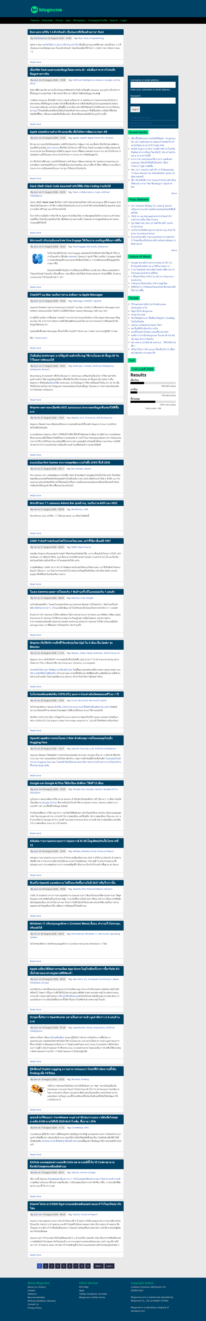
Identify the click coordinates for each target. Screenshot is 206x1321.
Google (108, 80)
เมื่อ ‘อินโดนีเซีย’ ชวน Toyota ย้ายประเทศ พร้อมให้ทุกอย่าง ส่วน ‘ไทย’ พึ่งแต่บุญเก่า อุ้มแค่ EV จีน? (153, 183)
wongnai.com (138, 1310)
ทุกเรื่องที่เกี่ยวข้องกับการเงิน (144, 328)
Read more (35, 62)
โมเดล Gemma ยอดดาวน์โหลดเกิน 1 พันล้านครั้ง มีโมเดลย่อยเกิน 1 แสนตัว (72, 591)
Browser (76, 1079)
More (174, 193)
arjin (36, 80)
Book (32, 83)
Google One (79, 789)
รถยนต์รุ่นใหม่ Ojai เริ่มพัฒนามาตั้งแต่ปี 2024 (51, 669)
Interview (47, 20)
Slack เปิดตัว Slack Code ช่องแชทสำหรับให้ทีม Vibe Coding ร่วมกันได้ (70, 186)
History (42, 1286)
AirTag (33, 110)
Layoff (83, 137)
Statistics (32, 1293)
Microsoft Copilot (98, 700)
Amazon (99, 80)
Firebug (85, 1079)
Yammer (72, 256)
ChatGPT (88, 300)
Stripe (89, 1027)
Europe (45, 982)
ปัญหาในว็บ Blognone (141, 311)
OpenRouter (79, 1027)
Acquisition (99, 1027)
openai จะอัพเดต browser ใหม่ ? (146, 325)
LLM (82, 597)
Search (114, 20)
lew (35, 1079)
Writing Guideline (37, 1300)
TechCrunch (41, 337)
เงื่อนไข (52, 382)
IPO (83, 888)
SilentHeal (39, 38)
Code (97, 192)
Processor (90, 417)
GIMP (74, 547)
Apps (81, 1290)
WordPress (76, 509)
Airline (116, 80)
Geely (89, 653)
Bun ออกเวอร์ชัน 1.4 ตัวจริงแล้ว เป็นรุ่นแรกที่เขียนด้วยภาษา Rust (67, 32)
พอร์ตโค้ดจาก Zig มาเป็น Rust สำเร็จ (60, 44)
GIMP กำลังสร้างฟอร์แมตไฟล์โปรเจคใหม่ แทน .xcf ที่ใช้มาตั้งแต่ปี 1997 (70, 541)
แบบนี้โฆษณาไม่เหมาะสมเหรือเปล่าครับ (149, 331)
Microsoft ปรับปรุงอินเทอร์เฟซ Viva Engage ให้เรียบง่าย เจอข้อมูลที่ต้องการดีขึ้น (75, 240)
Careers (31, 1290)
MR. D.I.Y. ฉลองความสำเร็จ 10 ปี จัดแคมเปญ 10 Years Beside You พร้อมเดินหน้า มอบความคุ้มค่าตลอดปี (153, 173)
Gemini (98, 789)
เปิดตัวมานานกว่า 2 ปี (44, 607)
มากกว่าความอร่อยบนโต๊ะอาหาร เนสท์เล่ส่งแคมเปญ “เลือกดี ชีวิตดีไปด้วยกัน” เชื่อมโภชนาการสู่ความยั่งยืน (151, 162)
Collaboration (86, 192)
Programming (97, 38)
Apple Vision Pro (96, 137)
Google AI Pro (110, 789)
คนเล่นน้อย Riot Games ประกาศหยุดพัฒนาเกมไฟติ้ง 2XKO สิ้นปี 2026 (70, 462)
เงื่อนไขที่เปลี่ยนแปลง (69, 996)
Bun (81, 38)
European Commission (99, 979)
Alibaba (77, 851)
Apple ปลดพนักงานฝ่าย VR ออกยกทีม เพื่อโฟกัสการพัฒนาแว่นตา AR (68, 131)
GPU (86, 1127)
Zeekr (83, 653)
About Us (32, 1286)
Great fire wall (138, 314)
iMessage (77, 300)
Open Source (84, 547)
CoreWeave (77, 1127)
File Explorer (77, 933)
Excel (74, 700)
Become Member (36, 1297)
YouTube (102, 1293)
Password (135, 95)
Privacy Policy (34, 1307)
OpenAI (97, 300)
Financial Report (105, 851)
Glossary (51, 1300)
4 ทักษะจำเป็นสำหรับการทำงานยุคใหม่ (149, 283)
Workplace (79, 20)
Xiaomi (76, 1214)
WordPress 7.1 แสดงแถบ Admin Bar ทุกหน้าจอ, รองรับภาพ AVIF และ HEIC (74, 503)
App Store (78, 979)
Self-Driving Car (104, 417)
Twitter (82, 1293)
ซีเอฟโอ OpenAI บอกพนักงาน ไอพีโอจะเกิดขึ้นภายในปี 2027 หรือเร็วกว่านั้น (73, 882)
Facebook (92, 1293)
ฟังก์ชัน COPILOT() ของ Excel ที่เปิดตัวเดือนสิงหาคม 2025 (81, 706)
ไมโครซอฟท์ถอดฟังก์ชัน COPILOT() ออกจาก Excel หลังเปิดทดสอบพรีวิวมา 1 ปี (74, 694)
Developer (35, 982)
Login (123, 20)
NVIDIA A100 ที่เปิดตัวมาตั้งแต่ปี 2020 (60, 1141)
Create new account (140, 117)
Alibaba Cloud (89, 851)
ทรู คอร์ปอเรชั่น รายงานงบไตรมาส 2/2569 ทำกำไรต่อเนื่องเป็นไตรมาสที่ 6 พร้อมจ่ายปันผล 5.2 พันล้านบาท (153, 240)
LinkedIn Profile (159, 1300)
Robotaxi (98, 653)
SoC (82, 417)
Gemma (75, 597)
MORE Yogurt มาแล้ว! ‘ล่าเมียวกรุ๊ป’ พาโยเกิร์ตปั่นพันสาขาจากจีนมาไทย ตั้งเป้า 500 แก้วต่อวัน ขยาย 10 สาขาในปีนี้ (153, 152)
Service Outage (87, 1172)
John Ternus (53, 147)
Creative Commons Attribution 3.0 (148, 1286)
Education (35, 792)
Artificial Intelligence (83, 80)
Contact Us (33, 1304)
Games (87, 468)
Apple (76, 137)
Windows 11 (91, 933)
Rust (86, 38)
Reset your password (141, 123)
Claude (87, 365)
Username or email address (144, 80)
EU (85, 979)
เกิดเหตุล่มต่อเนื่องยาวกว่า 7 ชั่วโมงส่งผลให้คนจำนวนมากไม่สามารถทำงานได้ (83, 1178)
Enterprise (103, 246)
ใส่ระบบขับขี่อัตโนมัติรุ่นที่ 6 (43, 673)
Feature (35, 20)
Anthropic (78, 365)
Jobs (68, 20)
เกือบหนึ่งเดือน (57, 1037)
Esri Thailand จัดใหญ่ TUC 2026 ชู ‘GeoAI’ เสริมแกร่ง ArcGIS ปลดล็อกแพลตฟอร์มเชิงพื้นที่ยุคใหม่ (153, 209)
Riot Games (77, 468)
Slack (75, 192)
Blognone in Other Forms (92, 1297)
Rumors (110, 137)
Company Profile (97, 20)
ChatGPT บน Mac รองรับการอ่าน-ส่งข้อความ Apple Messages (66, 294)
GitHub (75, 1172)
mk (35, 417)
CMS (86, 509)
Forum (59, 20)
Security (84, 748)
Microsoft (91, 246)
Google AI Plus (49, 802)
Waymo (75, 417)
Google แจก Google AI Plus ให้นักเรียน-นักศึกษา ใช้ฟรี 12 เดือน (66, 783)
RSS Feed (83, 1286)
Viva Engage (79, 246)
